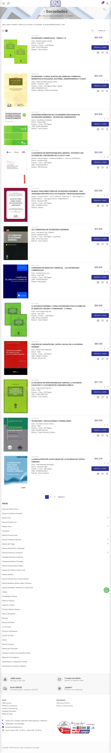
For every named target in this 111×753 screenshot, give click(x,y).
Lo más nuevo (6, 627)
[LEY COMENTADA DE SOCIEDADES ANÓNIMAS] (15, 243)
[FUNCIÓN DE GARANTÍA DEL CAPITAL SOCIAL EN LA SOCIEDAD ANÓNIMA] (15, 358)
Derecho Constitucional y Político (12, 566)
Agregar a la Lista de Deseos (102, 52)
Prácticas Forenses (8, 601)
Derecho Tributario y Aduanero (11, 539)
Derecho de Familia (8, 622)
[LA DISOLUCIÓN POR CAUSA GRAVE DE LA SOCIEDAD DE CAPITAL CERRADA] (15, 473)
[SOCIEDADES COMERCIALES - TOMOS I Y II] (15, 52)
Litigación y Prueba (8, 605)
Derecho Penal (6, 526)
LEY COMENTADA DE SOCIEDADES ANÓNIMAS (50, 230)
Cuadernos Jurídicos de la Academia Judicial (16, 653)
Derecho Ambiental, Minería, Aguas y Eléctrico (16, 583)
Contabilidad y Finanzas (9, 596)
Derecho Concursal (8, 644)
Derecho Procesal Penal (9, 535)
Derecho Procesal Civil (9, 522)
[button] (106, 590)
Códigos (4, 592)
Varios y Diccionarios (8, 614)
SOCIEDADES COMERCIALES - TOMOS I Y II (48, 38)
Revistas (5, 618)
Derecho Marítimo (7, 574)
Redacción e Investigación (10, 657)
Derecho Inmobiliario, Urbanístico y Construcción (17, 587)
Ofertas (4, 640)
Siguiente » (61, 497)
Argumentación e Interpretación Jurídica (14, 662)
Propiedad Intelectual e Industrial (12, 557)
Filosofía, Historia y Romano (11, 609)
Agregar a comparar (107, 52)
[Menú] (4, 3)
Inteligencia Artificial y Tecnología (12, 561)
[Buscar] (8, 3)
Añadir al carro (100, 47)
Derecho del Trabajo (8, 544)
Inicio (5, 503)
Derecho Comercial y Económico (12, 553)
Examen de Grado (8, 635)
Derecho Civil (6, 518)
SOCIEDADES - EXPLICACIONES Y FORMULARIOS (51, 421)
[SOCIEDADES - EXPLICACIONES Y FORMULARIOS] (15, 434)
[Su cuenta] (106, 3)
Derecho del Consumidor (10, 648)
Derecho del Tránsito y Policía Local (13, 570)
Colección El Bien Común (10, 509)
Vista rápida (98, 52)
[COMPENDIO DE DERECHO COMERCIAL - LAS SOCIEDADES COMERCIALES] (15, 281)
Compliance (6, 531)
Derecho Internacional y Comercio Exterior (15, 579)
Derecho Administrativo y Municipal (13, 548)
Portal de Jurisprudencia (9, 631)
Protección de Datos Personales (12, 513)
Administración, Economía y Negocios (14, 666)
